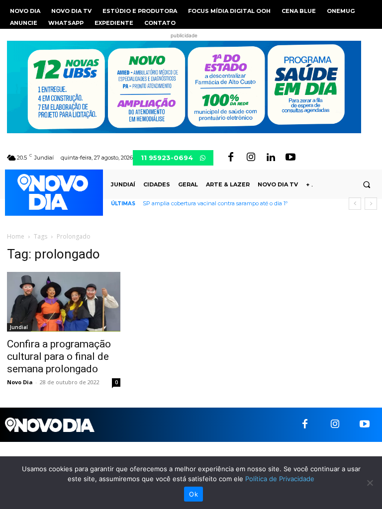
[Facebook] (230, 157)
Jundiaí (19, 327)
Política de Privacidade (279, 479)
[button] (366, 184)
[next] (371, 203)
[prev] (355, 203)
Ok (193, 494)
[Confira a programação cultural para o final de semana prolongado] (63, 302)
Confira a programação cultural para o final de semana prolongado (59, 356)
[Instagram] (250, 157)
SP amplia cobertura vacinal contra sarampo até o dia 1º (215, 203)
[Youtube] (290, 157)
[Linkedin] (270, 157)
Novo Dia (20, 382)
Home (15, 236)
